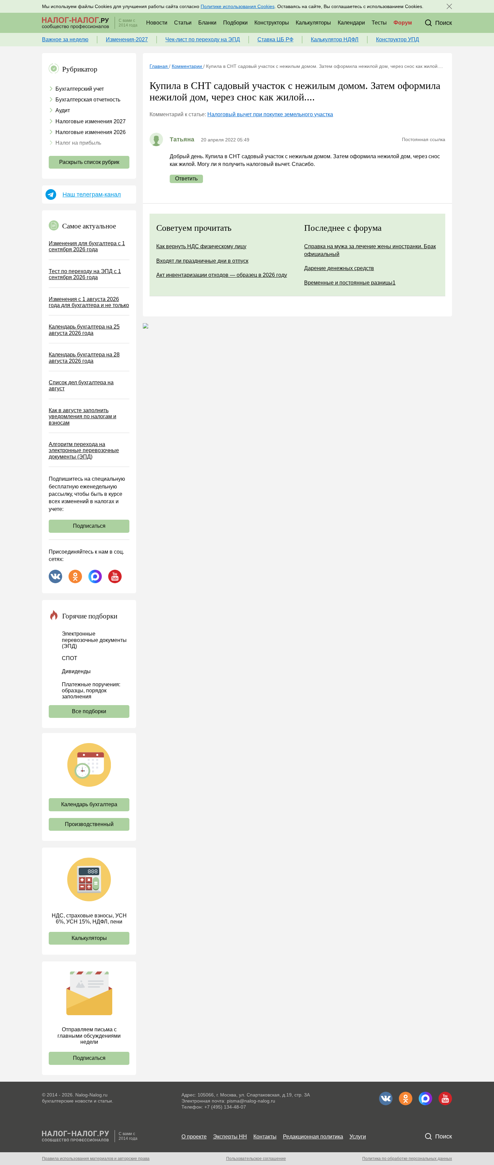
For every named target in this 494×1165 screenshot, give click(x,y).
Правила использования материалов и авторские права (96, 1158)
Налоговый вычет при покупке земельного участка (270, 114)
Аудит (62, 110)
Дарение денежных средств (339, 268)
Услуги (357, 1136)
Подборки (235, 23)
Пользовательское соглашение (256, 1158)
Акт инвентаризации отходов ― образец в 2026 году (221, 275)
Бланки (207, 23)
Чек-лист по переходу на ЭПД (202, 39)
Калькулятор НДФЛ (335, 39)
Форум (403, 23)
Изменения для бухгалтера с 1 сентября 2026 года (87, 246)
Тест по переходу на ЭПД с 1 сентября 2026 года (85, 274)
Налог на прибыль (78, 143)
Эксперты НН (230, 1136)
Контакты (265, 1136)
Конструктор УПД (397, 39)
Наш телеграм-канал (92, 194)
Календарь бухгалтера (89, 804)
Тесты (379, 23)
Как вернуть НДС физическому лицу (201, 246)
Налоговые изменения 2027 (90, 121)
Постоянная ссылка (423, 139)
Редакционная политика (313, 1136)
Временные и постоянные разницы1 (350, 283)
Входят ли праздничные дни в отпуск (202, 261)
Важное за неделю (65, 39)
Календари (351, 23)
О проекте (194, 1136)
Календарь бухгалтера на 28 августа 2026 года (84, 357)
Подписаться (89, 526)
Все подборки (89, 711)
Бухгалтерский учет (79, 89)
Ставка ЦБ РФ (275, 39)
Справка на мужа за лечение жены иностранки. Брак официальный (370, 250)
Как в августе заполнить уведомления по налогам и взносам (82, 416)
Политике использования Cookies (238, 6)
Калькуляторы (313, 23)
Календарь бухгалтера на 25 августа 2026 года (84, 330)
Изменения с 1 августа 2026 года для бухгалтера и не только (89, 302)
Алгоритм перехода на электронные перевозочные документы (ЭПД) (84, 450)
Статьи (183, 23)
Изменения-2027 (127, 39)
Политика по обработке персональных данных (407, 1158)
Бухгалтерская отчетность (87, 99)
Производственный (89, 824)
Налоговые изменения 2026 (90, 132)
